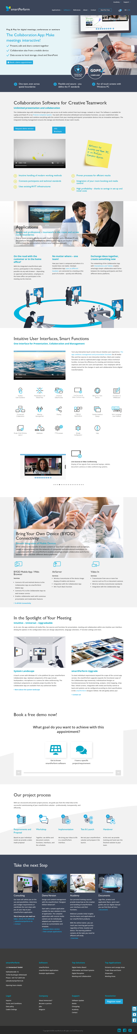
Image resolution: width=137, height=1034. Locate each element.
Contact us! (77, 695)
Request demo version (51, 929)
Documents (103, 910)
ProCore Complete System (42, 115)
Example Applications (46, 973)
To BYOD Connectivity (23, 603)
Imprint (8, 1000)
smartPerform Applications (48, 970)
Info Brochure (58, 130)
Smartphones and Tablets (103, 266)
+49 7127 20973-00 (18, 978)
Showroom (109, 973)
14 (77, 484)
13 (75, 484)
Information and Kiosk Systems (83, 970)
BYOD (32, 552)
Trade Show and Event (113, 970)
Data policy (10, 1006)
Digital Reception (78, 973)
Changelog (76, 1006)
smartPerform (81, 691)
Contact (18, 924)
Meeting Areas (110, 976)
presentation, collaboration (41, 243)
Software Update (78, 1000)
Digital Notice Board (79, 967)
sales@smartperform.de (24, 921)
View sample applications (52, 932)
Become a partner (45, 1003)
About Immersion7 (45, 1000)
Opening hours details (14, 985)
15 (79, 484)
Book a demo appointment (21, 62)
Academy (116, 2)
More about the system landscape (27, 690)
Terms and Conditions (14, 1003)
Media (74, 1003)
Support (126, 2)
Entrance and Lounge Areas (115, 967)
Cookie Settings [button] (11, 1009)
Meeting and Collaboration (81, 976)
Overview (74, 938)
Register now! (114, 1001)
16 (81, 484)
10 (70, 484)
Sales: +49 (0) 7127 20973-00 (24, 919)
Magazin (42, 1009)
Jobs (40, 1006)
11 (72, 484)
